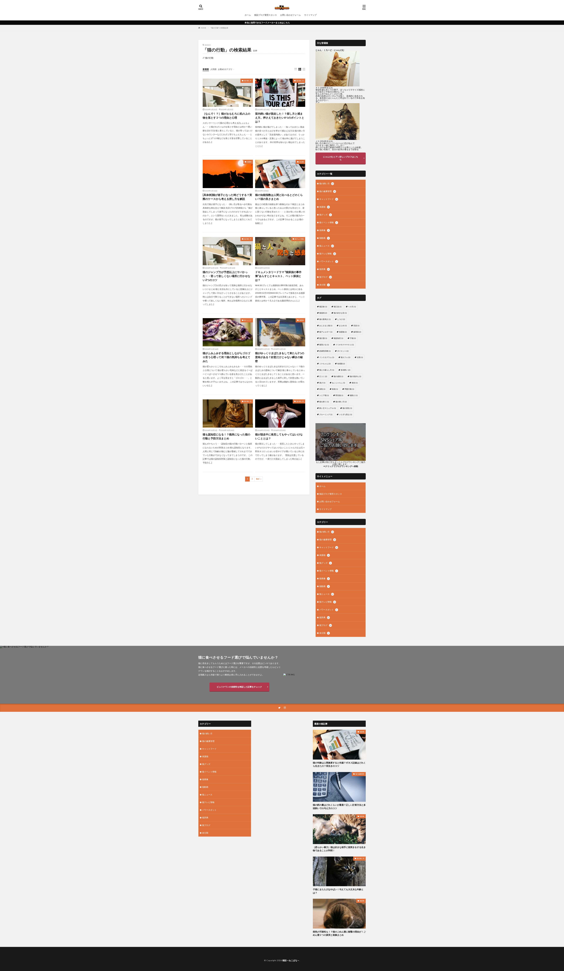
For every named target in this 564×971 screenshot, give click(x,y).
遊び (322, 383)
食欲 (355, 383)
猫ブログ (325, 277)
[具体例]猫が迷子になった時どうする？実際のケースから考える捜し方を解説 (227, 196)
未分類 (301, 162)
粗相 (335, 389)
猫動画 (324, 238)
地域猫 (341, 364)
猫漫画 (323, 313)
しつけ (341, 319)
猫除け (354, 395)
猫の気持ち (355, 376)
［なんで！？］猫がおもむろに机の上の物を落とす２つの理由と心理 (226, 115)
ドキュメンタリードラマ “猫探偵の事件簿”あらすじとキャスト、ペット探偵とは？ (278, 276)
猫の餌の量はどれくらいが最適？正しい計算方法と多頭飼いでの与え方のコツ (339, 806)
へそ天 (352, 306)
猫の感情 (338, 376)
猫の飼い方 (247, 81)
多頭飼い (345, 370)
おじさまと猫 (325, 325)
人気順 (213, 69)
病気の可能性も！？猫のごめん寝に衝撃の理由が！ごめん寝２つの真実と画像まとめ (339, 933)
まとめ (343, 325)
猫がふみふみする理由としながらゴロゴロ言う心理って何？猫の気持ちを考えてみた (226, 357)
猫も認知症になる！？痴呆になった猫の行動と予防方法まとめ (226, 436)
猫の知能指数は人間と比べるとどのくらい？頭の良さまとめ (279, 196)
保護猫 (249, 162)
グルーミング (325, 414)
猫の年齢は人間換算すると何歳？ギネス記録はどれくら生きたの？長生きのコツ (339, 764)
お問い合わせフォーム (290, 15)
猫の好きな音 (340, 313)
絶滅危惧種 (325, 351)
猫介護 (323, 338)
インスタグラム (326, 357)
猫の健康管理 (327, 191)
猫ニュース (247, 320)
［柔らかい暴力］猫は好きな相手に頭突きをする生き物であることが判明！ (339, 849)
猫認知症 (338, 338)
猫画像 (324, 230)
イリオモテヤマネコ (344, 345)
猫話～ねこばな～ (290, 960)
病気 (322, 389)
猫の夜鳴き (325, 319)
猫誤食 (323, 306)
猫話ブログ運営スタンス (265, 15)
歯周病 (357, 332)
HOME (203, 28)
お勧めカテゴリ (225, 69)
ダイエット (343, 351)
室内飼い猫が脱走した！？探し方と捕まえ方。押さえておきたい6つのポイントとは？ (279, 117)
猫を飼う (324, 402)
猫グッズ (325, 214)
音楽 (356, 325)
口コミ (323, 376)
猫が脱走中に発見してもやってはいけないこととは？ (279, 436)
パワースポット (328, 261)
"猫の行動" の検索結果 (219, 28)
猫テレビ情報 (299, 239)
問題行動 (349, 389)
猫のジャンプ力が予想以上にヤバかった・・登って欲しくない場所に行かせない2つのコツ (226, 276)
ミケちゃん (325, 364)
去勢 (360, 357)
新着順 (206, 69)
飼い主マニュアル (327, 408)
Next (258, 479)
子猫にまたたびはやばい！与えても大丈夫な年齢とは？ (338, 891)
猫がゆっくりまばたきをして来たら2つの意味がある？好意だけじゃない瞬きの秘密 (279, 357)
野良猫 (339, 395)
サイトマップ (310, 15)
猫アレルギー (325, 332)
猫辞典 (301, 320)
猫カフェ (345, 357)
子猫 (353, 338)
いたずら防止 (345, 414)
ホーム (248, 15)
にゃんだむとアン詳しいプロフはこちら (340, 158)
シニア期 (324, 395)
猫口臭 (337, 306)
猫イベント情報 (328, 222)
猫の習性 (347, 408)
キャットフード (328, 199)
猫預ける (324, 345)
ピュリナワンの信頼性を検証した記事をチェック (239, 686)
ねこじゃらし (338, 383)
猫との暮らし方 (326, 370)
